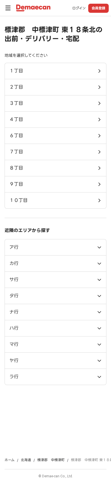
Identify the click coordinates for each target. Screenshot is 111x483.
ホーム (10, 460)
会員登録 (98, 8)
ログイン (79, 8)
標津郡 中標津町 (51, 460)
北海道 (26, 460)
